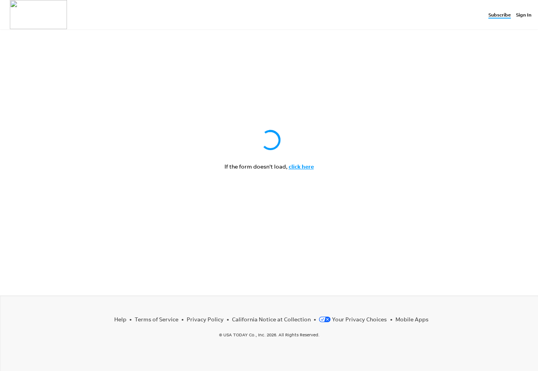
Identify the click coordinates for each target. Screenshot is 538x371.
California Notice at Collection (271, 319)
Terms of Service (156, 319)
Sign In (523, 15)
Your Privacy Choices (359, 319)
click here (301, 166)
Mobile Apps (412, 319)
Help (120, 319)
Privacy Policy (205, 319)
